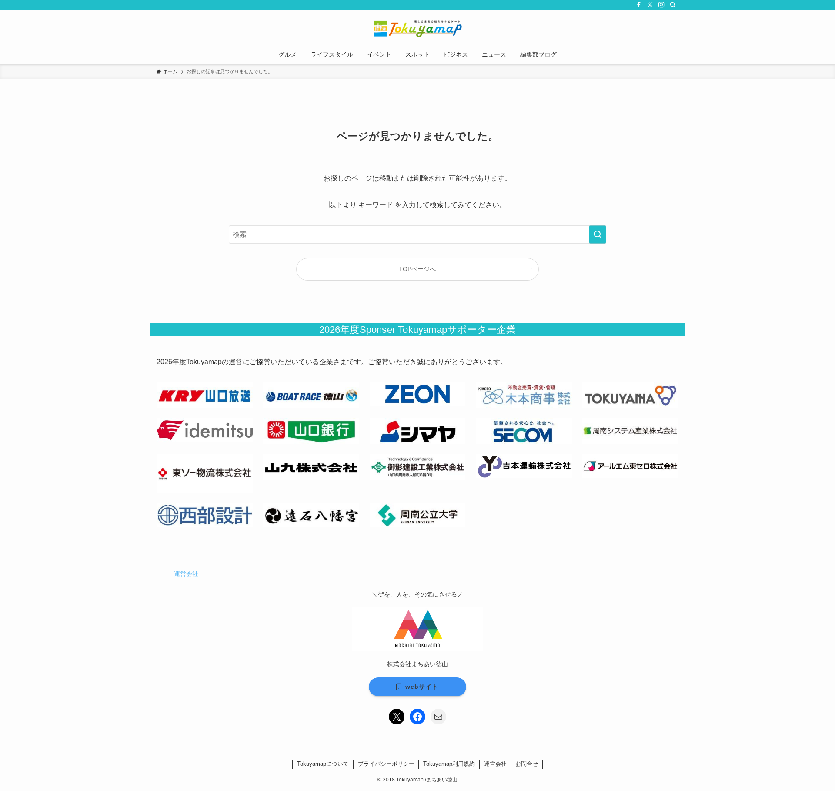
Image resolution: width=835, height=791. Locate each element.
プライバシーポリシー (386, 764)
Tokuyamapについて (323, 764)
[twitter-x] (650, 5)
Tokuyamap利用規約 (449, 764)
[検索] (672, 5)
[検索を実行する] (597, 234)
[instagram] (661, 5)
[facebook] (639, 5)
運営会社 (495, 764)
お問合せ (526, 764)
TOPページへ (417, 268)
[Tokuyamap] (417, 28)
